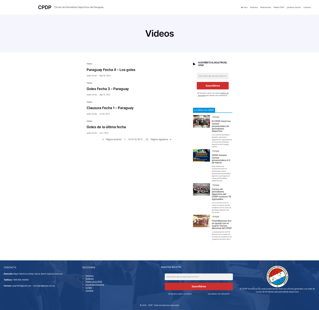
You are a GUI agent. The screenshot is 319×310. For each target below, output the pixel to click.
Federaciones (265, 7)
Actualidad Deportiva (94, 284)
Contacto (307, 7)
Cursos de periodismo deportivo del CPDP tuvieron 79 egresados (221, 194)
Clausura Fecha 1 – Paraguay (110, 108)
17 (141, 139)
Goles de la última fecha (106, 127)
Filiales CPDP (279, 7)
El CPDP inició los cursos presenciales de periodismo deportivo (221, 126)
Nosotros (89, 275)
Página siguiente (161, 139)
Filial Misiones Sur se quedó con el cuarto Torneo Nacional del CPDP (222, 224)
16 (138, 139)
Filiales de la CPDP (93, 281)
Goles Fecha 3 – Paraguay (108, 89)
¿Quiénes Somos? (294, 7)
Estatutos (254, 7)
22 (147, 139)
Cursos (88, 287)
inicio (245, 7)
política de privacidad (199, 294)
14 (132, 139)
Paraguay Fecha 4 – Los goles (111, 70)
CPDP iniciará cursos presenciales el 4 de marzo (221, 159)
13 (129, 139)
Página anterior (112, 139)
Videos (89, 64)
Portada (216, 117)
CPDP (150, 305)
